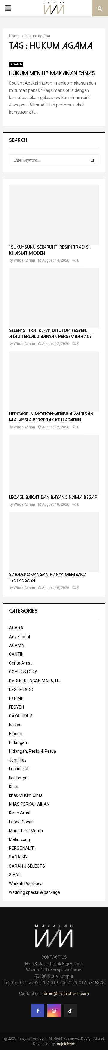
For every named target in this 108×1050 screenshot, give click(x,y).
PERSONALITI (22, 848)
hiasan (15, 725)
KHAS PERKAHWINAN (29, 804)
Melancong (19, 839)
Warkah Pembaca (26, 883)
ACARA (16, 627)
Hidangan (18, 742)
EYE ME (16, 698)
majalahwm (65, 1044)
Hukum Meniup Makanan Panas (52, 73)
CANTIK (16, 654)
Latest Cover (21, 822)
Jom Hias (18, 760)
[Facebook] (37, 1010)
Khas (13, 786)
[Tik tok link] (70, 1010)
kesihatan (18, 777)
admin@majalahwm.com (65, 993)
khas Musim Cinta (26, 795)
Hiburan (16, 733)
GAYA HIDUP (20, 715)
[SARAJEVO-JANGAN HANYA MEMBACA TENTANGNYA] (54, 542)
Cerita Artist (20, 663)
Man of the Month (26, 830)
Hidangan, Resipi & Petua (32, 751)
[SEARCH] (92, 160)
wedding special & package (34, 892)
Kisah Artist (20, 812)
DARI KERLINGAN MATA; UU (35, 680)
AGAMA (16, 64)
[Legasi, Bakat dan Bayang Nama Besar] (54, 465)
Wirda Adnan (24, 260)
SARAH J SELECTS (27, 866)
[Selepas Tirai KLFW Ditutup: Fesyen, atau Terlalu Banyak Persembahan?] (54, 298)
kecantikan (19, 768)
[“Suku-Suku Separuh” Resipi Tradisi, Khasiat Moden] (54, 215)
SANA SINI (18, 857)
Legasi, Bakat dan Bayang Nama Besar (53, 497)
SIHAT (15, 874)
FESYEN (16, 707)
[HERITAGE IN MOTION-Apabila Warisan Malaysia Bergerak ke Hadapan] (54, 381)
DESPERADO (21, 689)
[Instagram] (54, 1010)
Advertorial (19, 636)
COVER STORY (23, 671)
